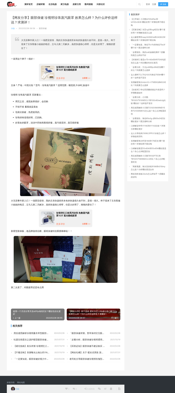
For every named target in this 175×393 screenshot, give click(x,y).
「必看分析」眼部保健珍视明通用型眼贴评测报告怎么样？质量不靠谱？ (94, 339)
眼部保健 (43, 28)
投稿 (164, 4)
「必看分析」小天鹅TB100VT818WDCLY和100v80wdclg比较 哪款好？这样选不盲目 (148, 100)
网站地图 (21, 382)
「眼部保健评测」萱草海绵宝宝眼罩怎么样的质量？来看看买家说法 (94, 333)
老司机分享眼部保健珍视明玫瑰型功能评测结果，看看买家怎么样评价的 (94, 359)
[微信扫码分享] (99, 389)
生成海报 (90, 389)
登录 (148, 4)
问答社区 (101, 4)
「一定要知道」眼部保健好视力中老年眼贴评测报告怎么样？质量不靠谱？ (39, 359)
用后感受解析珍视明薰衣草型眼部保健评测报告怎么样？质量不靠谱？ (39, 333)
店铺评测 (41, 4)
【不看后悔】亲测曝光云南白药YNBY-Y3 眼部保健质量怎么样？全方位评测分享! (39, 352)
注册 (154, 4)
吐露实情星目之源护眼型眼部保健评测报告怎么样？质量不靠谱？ (39, 339)
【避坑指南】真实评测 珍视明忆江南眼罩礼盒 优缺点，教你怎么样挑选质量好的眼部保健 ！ (39, 346)
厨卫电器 (65, 4)
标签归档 (10, 382)
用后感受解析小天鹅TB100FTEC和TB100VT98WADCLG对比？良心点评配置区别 (148, 159)
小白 (13, 28)
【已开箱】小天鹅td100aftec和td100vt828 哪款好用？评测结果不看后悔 (148, 22)
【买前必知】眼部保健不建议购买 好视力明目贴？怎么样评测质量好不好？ (94, 346)
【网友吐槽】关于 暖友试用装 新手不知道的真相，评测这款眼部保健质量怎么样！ (94, 352)
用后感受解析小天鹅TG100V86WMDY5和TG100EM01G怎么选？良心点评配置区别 (148, 110)
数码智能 (89, 4)
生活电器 (53, 4)
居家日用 (77, 4)
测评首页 (28, 4)
